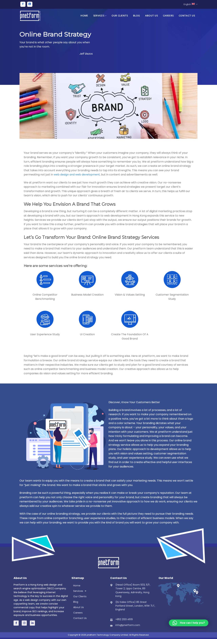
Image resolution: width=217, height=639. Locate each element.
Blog (136, 15)
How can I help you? (192, 622)
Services (98, 15)
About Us (151, 15)
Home (84, 15)
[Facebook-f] (16, 623)
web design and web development (77, 174)
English (187, 4)
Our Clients (120, 15)
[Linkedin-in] (32, 623)
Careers (168, 15)
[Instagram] (24, 623)
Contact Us (187, 15)
